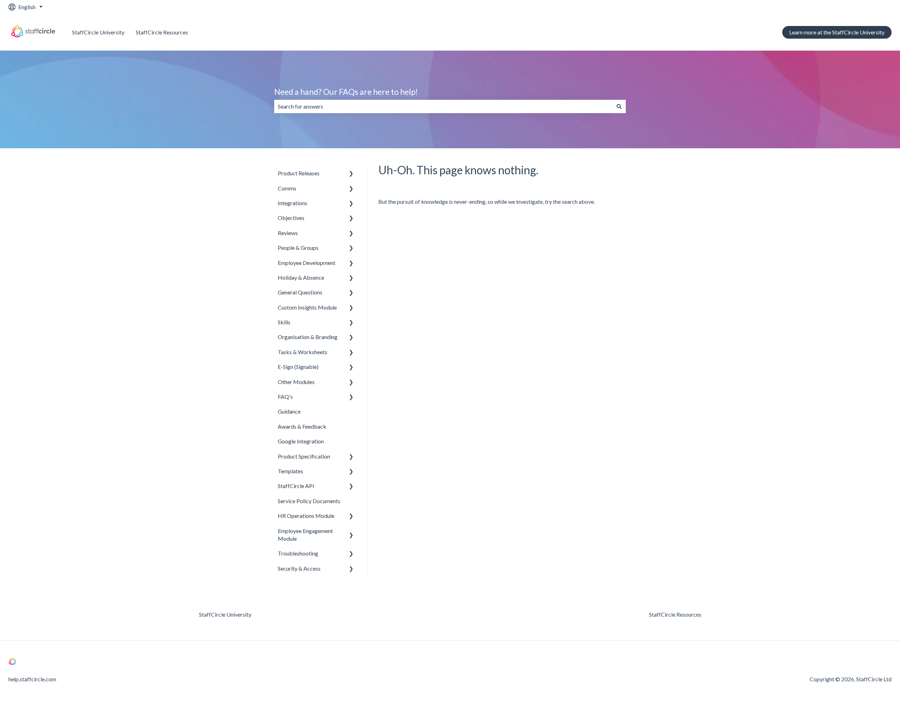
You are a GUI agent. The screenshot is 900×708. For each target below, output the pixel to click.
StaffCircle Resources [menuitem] (675, 614)
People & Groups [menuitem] (298, 247)
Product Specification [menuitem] (304, 456)
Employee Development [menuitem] (306, 262)
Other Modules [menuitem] (296, 381)
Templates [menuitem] (290, 471)
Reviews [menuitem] (288, 232)
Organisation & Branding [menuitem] (308, 336)
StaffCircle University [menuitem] (225, 614)
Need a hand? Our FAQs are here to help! (346, 92)
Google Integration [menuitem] (301, 441)
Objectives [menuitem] (291, 217)
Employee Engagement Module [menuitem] (305, 534)
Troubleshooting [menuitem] (298, 553)
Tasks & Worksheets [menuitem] (302, 352)
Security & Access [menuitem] (299, 568)
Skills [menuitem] (284, 322)
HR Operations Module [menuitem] (306, 515)
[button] (351, 174)
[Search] (619, 106)
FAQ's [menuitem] (285, 396)
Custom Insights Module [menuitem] (307, 307)
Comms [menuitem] (287, 188)
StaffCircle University (98, 32)
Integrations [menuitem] (292, 203)
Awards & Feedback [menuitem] (302, 426)
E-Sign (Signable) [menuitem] (298, 366)
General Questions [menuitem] (300, 292)
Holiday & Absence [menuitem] (301, 277)
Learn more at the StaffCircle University (837, 32)
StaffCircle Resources (162, 32)
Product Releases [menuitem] (299, 173)
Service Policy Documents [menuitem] (309, 501)
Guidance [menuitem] (289, 411)
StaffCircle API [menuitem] (296, 485)
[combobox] (443, 106)
